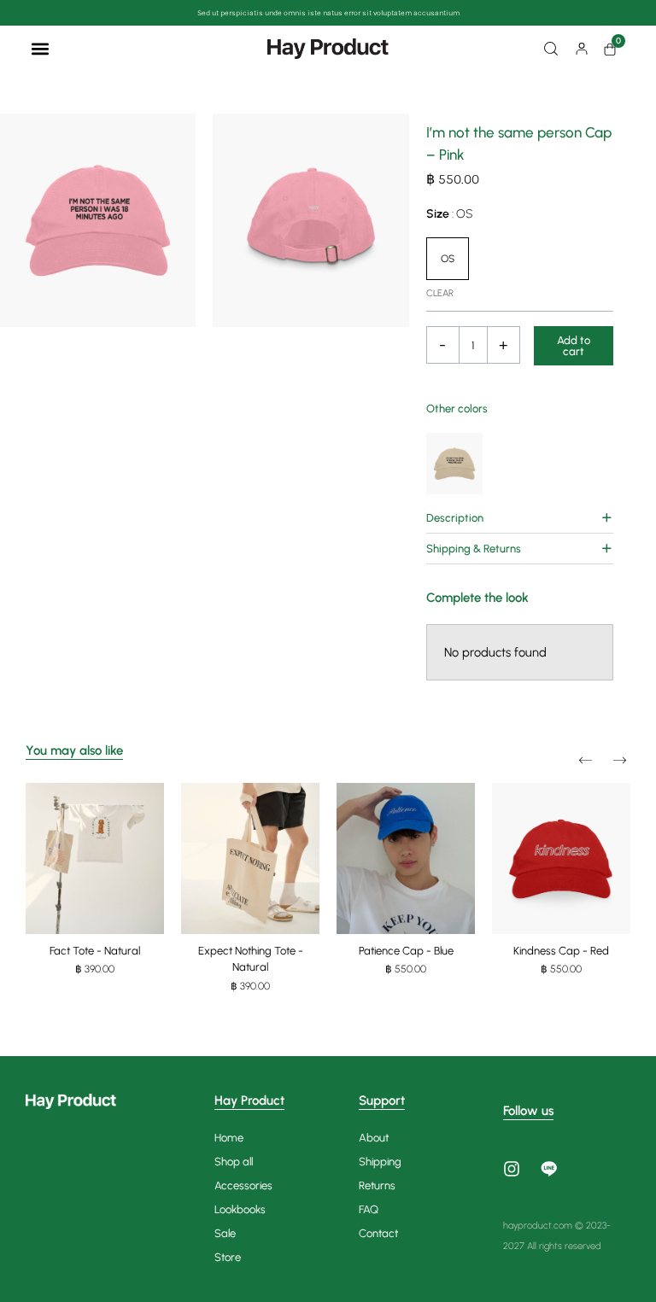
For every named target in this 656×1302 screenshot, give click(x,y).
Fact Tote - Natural (95, 950)
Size (449, 214)
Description (454, 517)
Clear (440, 293)
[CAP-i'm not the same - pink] (98, 220)
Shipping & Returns (473, 548)
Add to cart (573, 346)
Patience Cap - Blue (406, 950)
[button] (40, 48)
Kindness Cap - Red (561, 950)
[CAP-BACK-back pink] (310, 220)
